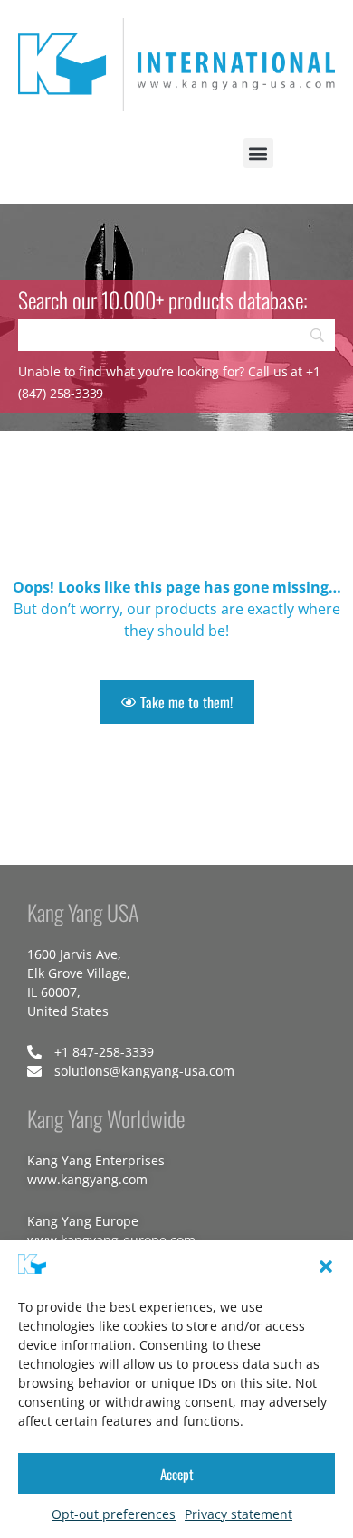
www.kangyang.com (87, 1179)
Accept (177, 1474)
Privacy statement (238, 1514)
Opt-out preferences (114, 1514)
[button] (326, 1267)
